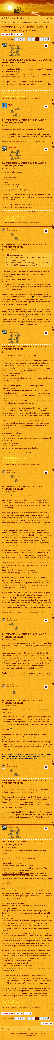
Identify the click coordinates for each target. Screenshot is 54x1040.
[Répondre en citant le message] (46, 46)
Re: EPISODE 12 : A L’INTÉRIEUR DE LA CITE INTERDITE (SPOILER (27, 61)
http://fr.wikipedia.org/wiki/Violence (15, 873)
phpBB (20, 1033)
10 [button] (29, 39)
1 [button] (23, 39)
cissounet (10, 684)
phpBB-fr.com (30, 1035)
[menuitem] (4, 18)
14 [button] (45, 39)
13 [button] (41, 39)
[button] (16, 39)
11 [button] (33, 39)
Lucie (9, 228)
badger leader (12, 43)
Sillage (10, 104)
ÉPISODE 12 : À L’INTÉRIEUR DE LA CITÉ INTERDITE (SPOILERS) (24, 29)
